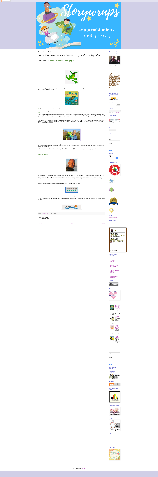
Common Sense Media (114, 265)
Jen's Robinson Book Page (114, 275)
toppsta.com (112, 261)
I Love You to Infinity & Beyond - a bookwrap (117, 327)
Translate (117, 112)
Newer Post (40, 223)
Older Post (103, 223)
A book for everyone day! (117, 337)
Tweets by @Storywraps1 (113, 217)
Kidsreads (111, 264)
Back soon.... (111, 117)
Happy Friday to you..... (117, 317)
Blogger (83, 468)
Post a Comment (42, 221)
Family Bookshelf (113, 266)
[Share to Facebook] (54, 213)
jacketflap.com (112, 257)
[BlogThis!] (52, 213)
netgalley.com (112, 260)
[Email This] (51, 213)
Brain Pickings (112, 272)
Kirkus (111, 269)
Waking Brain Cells (113, 273)
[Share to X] (53, 213)
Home (72, 223)
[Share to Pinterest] (55, 213)
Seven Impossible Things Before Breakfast (114, 277)
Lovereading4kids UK (113, 262)
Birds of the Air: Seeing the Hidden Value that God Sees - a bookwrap (117, 307)
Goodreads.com (112, 259)
